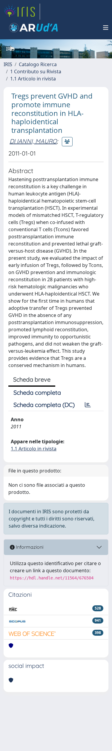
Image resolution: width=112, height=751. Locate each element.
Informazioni (29, 547)
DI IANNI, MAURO (33, 141)
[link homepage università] (33, 28)
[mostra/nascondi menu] (105, 28)
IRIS (8, 64)
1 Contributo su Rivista (35, 71)
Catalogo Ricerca (38, 64)
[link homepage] (22, 12)
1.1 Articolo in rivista (33, 78)
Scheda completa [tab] (37, 392)
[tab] (88, 405)
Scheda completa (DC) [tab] (44, 404)
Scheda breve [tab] (31, 379)
